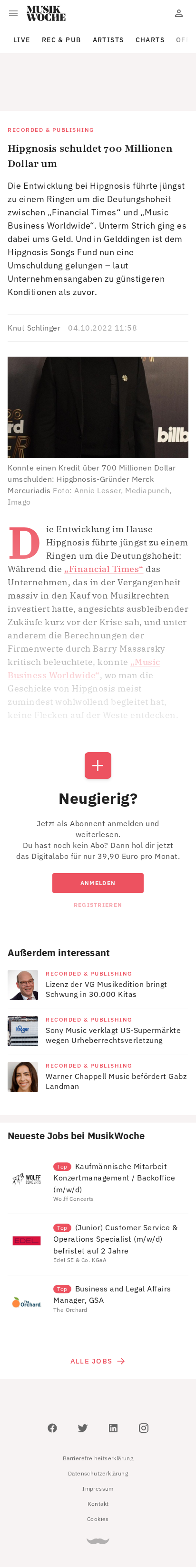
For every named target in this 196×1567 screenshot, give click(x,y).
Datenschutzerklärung (98, 1430)
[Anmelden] (178, 13)
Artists (108, 40)
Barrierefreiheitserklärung (98, 1415)
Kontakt (98, 1461)
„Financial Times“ (104, 526)
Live (21, 40)
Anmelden (98, 840)
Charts (150, 40)
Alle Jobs (91, 1318)
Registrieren (98, 862)
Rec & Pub (61, 40)
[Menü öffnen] (13, 13)
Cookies (98, 1476)
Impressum (98, 1445)
